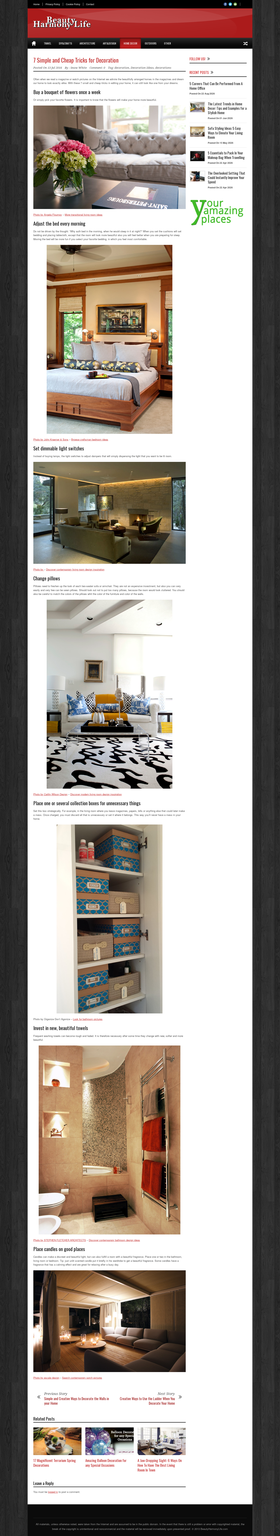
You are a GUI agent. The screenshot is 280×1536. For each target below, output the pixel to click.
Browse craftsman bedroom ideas (89, 439)
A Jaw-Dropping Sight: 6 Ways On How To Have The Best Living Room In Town (160, 1465)
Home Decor (130, 43)
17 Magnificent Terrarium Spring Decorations (54, 1463)
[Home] (34, 43)
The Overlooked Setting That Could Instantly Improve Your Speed (226, 178)
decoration (121, 67)
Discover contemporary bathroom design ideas (114, 1240)
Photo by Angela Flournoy (47, 214)
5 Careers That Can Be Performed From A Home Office (216, 85)
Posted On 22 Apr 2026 (220, 163)
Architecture (87, 43)
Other (167, 43)
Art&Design (109, 43)
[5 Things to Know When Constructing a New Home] (245, 43)
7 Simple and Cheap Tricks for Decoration (76, 60)
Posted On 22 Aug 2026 (202, 93)
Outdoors (150, 43)
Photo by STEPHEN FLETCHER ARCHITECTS (59, 1240)
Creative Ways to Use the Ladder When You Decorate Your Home (147, 1400)
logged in (53, 1492)
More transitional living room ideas (83, 214)
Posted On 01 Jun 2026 (220, 118)
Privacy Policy (53, 4)
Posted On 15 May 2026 (220, 142)
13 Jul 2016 (55, 67)
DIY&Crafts (65, 43)
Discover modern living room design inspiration (96, 794)
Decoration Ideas (142, 67)
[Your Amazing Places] (218, 225)
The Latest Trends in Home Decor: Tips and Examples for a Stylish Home (227, 108)
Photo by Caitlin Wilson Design (50, 794)
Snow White (78, 67)
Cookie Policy (73, 4)
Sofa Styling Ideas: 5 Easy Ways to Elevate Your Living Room (225, 133)
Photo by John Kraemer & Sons (50, 439)
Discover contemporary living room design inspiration (75, 569)
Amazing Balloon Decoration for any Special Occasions (105, 1463)
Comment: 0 (97, 67)
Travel (47, 43)
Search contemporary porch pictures (82, 1377)
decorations (163, 67)
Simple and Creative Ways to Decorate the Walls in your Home (76, 1400)
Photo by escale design (46, 1377)
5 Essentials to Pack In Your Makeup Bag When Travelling (226, 155)
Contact (90, 4)
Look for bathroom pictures (87, 1019)
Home (36, 4)
